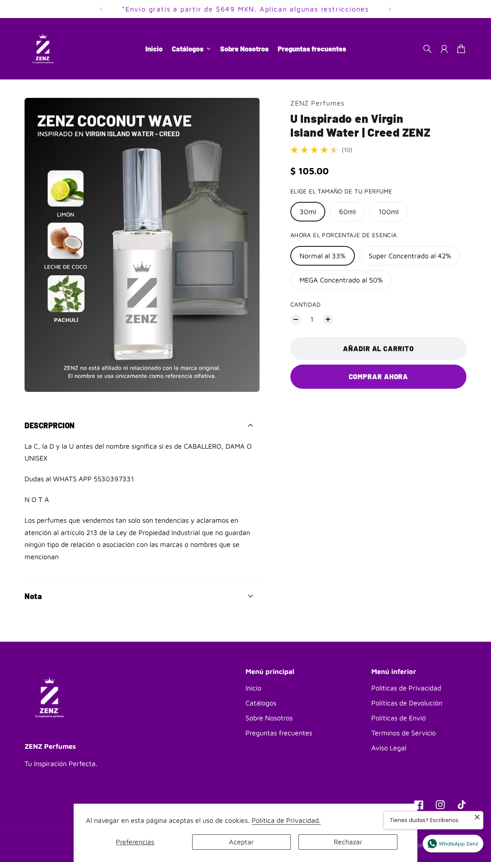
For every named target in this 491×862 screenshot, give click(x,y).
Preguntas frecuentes (279, 733)
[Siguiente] (389, 9)
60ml (347, 212)
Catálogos (261, 703)
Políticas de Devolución (406, 703)
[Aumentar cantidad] (328, 319)
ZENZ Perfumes (317, 103)
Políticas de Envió (398, 718)
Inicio (253, 688)
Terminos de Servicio (403, 733)
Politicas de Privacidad (406, 688)
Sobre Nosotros (269, 718)
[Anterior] (101, 9)
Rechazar (348, 842)
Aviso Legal (388, 748)
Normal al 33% (323, 256)
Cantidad (305, 304)
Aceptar (241, 842)
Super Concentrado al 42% (410, 256)
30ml (308, 212)
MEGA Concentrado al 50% (341, 280)
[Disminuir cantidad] (295, 319)
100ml (389, 212)
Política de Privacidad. (286, 820)
